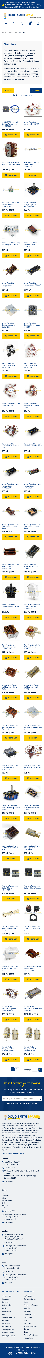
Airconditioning (7, 1296)
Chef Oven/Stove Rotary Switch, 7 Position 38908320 (32, 647)
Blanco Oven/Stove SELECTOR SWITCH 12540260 (31, 566)
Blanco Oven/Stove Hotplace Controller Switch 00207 (8, 325)
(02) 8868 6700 (10, 1168)
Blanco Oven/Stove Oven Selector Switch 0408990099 (11, 566)
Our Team (27, 1323)
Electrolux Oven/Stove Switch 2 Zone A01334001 (10, 888)
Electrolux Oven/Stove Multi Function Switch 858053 (32, 808)
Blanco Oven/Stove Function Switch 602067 (32, 284)
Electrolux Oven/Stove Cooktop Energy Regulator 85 (33, 727)
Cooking (4, 1308)
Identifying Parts (29, 1314)
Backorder (33, 175)
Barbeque (5, 1299)
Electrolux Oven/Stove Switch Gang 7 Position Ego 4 (10, 928)
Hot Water (5, 1320)
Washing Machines (8, 1336)
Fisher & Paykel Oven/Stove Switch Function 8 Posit (30, 1049)
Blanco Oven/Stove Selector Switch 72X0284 (11, 606)
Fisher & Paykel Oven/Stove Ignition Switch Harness (9, 1009)
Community (28, 1317)
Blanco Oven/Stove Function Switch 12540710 (30, 245)
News (26, 1332)
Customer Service (30, 1299)
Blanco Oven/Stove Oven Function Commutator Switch (11, 526)
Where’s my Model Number (30, 1328)
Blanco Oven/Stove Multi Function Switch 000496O (33, 445)
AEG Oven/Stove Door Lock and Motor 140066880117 (31, 164)
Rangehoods (6, 1327)
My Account (28, 1296)
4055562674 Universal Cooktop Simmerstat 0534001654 (10, 124)
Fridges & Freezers (8, 1317)
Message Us (9, 1181)
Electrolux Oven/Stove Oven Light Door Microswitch (32, 848)
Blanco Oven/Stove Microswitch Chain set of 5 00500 (10, 446)
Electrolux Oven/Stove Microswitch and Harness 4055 (33, 767)
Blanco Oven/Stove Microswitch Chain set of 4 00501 (32, 405)
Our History (28, 1311)
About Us (27, 1308)
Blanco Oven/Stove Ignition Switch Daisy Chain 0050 (9, 365)
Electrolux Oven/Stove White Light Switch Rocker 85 (11, 968)
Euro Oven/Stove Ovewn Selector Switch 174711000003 (32, 968)
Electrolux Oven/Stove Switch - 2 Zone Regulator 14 (33, 888)
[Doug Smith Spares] (22, 15)
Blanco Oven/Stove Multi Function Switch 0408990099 (10, 486)
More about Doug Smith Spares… (13, 1154)
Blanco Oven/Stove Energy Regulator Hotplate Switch (30, 204)
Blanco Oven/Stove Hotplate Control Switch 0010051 (32, 325)
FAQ (25, 1320)
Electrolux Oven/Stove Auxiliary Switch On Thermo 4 (10, 727)
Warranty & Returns (31, 1305)
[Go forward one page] (17, 1069)
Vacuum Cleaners (8, 1333)
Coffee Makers (7, 1305)
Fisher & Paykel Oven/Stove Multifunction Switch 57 (33, 1009)
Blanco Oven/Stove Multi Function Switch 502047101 (32, 486)
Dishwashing (6, 1311)
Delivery (26, 1302)
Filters (9, 90)
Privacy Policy (28, 1338)
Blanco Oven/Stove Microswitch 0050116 (31, 123)
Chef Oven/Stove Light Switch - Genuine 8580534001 (32, 607)
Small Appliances (8, 1330)
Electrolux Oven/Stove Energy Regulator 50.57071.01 (10, 767)
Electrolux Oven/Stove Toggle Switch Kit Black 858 (32, 928)
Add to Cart (12, 135)
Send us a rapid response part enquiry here (22, 1103)
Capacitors (5, 1302)
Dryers (4, 1314)
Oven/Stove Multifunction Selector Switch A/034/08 (11, 163)
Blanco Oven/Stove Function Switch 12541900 (8, 285)
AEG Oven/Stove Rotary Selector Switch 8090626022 (10, 204)
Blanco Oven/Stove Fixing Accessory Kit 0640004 (11, 244)
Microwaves (6, 1323)
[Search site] (39, 1098)
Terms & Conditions (31, 1335)
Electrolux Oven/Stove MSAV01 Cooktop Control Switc (11, 808)
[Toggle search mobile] (14, 23)
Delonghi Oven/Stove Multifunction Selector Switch (9, 687)
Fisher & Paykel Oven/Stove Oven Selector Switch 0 (8, 1049)
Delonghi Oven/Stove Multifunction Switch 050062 (31, 687)
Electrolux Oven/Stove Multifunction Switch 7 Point (10, 848)
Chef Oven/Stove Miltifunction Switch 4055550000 (9, 647)
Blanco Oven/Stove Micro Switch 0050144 (11, 405)
